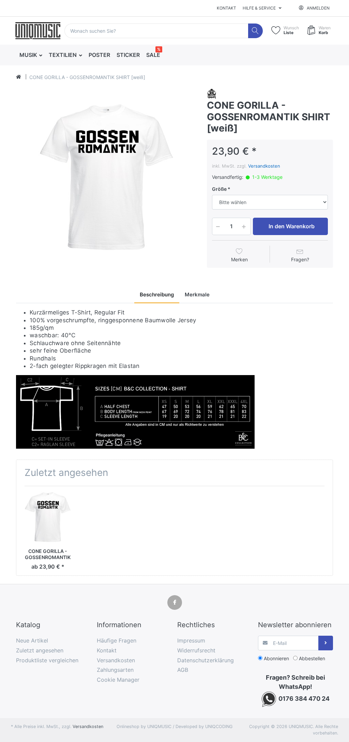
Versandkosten (264, 166)
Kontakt (226, 8)
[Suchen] (255, 31)
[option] (106, 178)
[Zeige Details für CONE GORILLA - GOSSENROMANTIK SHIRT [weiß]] (47, 517)
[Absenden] (325, 643)
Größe (219, 189)
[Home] (18, 77)
